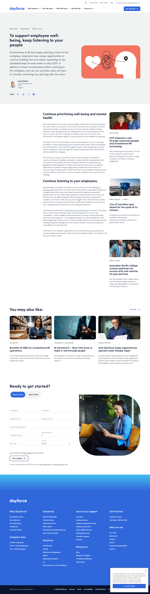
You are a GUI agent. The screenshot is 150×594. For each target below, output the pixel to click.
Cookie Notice (100, 589)
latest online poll (64, 145)
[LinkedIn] (23, 94)
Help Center (104, 3)
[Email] (33, 94)
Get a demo (17, 458)
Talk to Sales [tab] (33, 394)
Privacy (72, 589)
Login (111, 3)
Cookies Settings (129, 586)
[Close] (146, 571)
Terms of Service (59, 464)
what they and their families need (76, 210)
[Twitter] (28, 94)
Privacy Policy (27, 453)
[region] (129, 580)
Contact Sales (93, 3)
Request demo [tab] (18, 394)
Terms (79, 589)
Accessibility (88, 589)
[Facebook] (18, 94)
